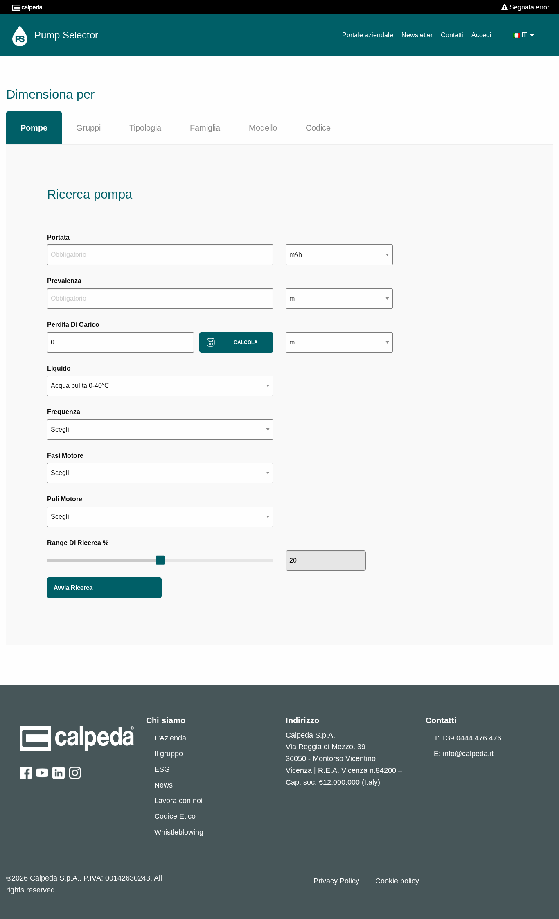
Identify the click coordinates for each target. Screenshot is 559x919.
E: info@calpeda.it (464, 753)
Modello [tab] (263, 127)
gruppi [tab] (88, 127)
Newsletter (417, 35)
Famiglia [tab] (205, 127)
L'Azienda (170, 738)
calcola (246, 342)
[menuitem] (524, 35)
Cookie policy (397, 881)
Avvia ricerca (73, 587)
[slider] (160, 559)
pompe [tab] (33, 127)
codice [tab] (318, 127)
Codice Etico (175, 816)
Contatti (452, 35)
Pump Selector (65, 35)
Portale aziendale (367, 35)
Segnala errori (529, 7)
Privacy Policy (336, 881)
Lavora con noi (178, 801)
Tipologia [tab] (145, 127)
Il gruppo (168, 753)
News (163, 785)
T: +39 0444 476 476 (467, 738)
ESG (162, 769)
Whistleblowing (178, 832)
